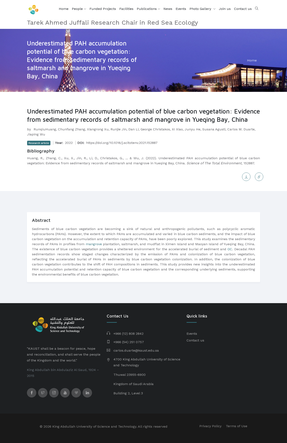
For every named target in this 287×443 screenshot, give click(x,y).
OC (230, 249)
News (167, 9)
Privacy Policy (210, 426)
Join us (225, 9)
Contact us (243, 9)
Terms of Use (236, 426)
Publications (147, 9)
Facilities (126, 9)
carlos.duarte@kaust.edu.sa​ (136, 350)
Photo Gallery (201, 9)
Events (181, 9)
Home (63, 9)
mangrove (94, 244)
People (78, 9)
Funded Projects (103, 9)
